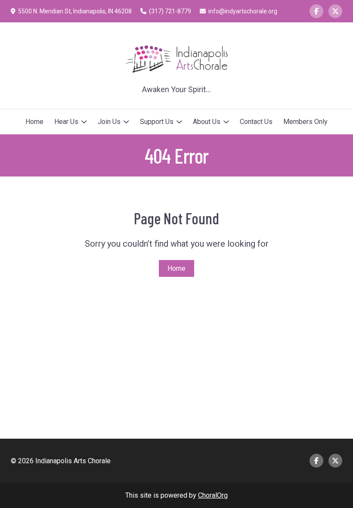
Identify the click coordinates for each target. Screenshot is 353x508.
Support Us (156, 122)
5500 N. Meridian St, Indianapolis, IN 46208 (75, 11)
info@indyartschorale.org (242, 11)
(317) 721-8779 (170, 11)
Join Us (109, 122)
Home (34, 122)
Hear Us (66, 122)
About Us (206, 122)
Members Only (305, 122)
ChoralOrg (213, 495)
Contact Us (256, 122)
